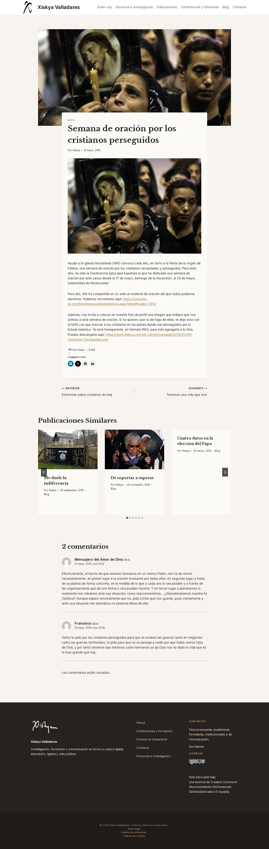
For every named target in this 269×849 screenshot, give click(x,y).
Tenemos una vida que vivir (187, 392)
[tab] (127, 518)
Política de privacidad (134, 832)
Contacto (239, 7)
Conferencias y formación (200, 7)
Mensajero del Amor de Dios (99, 559)
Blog (226, 7)
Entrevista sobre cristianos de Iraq (87, 392)
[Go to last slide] (44, 472)
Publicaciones (167, 7)
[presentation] (68, 449)
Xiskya (76, 150)
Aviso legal (134, 828)
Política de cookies (134, 835)
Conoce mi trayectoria (151, 739)
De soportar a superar (132, 478)
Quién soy (104, 7)
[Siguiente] (225, 472)
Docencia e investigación (134, 7)
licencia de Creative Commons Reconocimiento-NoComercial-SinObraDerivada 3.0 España (213, 786)
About (140, 722)
